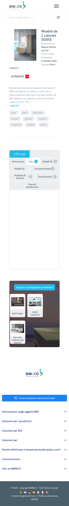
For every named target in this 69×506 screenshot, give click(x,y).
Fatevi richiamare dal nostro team (37, 398)
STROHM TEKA (49, 61)
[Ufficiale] (20, 154)
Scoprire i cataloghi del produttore (34, 287)
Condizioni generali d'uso (23, 496)
